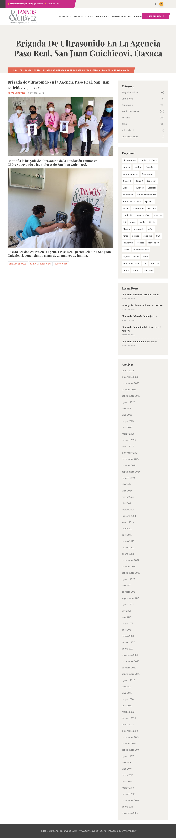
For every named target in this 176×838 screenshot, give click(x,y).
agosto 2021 (128, 604)
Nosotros (64, 16)
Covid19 (139, 181)
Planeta (140, 242)
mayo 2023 (128, 528)
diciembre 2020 (130, 655)
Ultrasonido (61, 264)
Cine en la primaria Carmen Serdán (140, 294)
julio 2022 (126, 585)
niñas (150, 229)
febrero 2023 (129, 547)
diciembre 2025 (130, 377)
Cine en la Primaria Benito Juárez (139, 316)
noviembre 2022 (130, 560)
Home (16, 70)
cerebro (137, 167)
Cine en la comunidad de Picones (139, 341)
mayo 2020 (128, 699)
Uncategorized (130, 136)
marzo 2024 (128, 509)
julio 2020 (126, 686)
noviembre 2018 (130, 800)
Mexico (126, 229)
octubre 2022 (129, 566)
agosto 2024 (128, 478)
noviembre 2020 (130, 661)
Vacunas (148, 270)
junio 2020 (127, 693)
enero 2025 (128, 446)
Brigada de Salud (18, 264)
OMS (158, 236)
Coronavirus (147, 174)
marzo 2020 (128, 712)
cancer (126, 167)
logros (133, 222)
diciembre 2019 (130, 730)
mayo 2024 (128, 497)
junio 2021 (127, 617)
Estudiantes (138, 208)
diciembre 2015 (130, 813)
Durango (140, 187)
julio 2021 (126, 610)
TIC (145, 263)
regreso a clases (131, 256)
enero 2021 (127, 648)
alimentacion (129, 160)
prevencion (153, 242)
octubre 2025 (129, 389)
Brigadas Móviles (31, 70)
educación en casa (146, 194)
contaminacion (130, 174)
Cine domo (127, 98)
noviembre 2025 (130, 383)
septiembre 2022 (131, 572)
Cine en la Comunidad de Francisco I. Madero (141, 329)
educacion (128, 194)
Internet (158, 215)
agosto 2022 (128, 579)
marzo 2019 (128, 787)
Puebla (126, 249)
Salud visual (128, 130)
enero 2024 (128, 522)
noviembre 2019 (130, 737)
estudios (152, 208)
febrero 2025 (129, 440)
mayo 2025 (128, 421)
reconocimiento (141, 249)
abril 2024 (127, 503)
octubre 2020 (129, 667)
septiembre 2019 (131, 749)
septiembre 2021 (131, 598)
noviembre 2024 (130, 459)
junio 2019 (127, 768)
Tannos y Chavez (131, 263)
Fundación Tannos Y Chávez (136, 215)
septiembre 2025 (131, 395)
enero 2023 (128, 554)
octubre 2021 (129, 591)
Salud (88, 16)
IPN (124, 222)
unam (126, 270)
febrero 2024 (129, 516)
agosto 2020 (128, 680)
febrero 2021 (128, 642)
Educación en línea (132, 201)
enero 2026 (128, 370)
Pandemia (128, 242)
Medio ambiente (147, 222)
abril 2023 (127, 535)
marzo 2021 (128, 636)
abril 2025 (127, 427)
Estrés (126, 208)
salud (145, 256)
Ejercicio (149, 201)
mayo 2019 (127, 775)
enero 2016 (127, 806)
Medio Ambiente (121, 16)
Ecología (152, 187)
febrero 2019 (128, 794)
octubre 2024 (129, 465)
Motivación (139, 229)
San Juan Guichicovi (40, 264)
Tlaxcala (155, 263)
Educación (102, 16)
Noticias (78, 16)
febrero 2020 (129, 718)
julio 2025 (126, 408)
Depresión (151, 181)
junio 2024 (127, 490)
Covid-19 (127, 181)
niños (125, 236)
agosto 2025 (128, 402)
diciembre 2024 (130, 452)
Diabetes (127, 187)
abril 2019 (127, 781)
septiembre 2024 (131, 471)
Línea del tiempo (155, 16)
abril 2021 (127, 629)
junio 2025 (127, 414)
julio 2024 (127, 484)
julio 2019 (126, 762)
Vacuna (136, 270)
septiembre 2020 (131, 674)
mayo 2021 (127, 623)
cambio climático (148, 160)
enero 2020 (128, 724)
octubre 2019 (129, 743)
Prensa (138, 16)
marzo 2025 (128, 433)
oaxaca (135, 236)
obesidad (147, 236)
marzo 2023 (128, 541)
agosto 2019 (128, 756)
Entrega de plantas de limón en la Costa (142, 305)
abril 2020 (127, 705)
